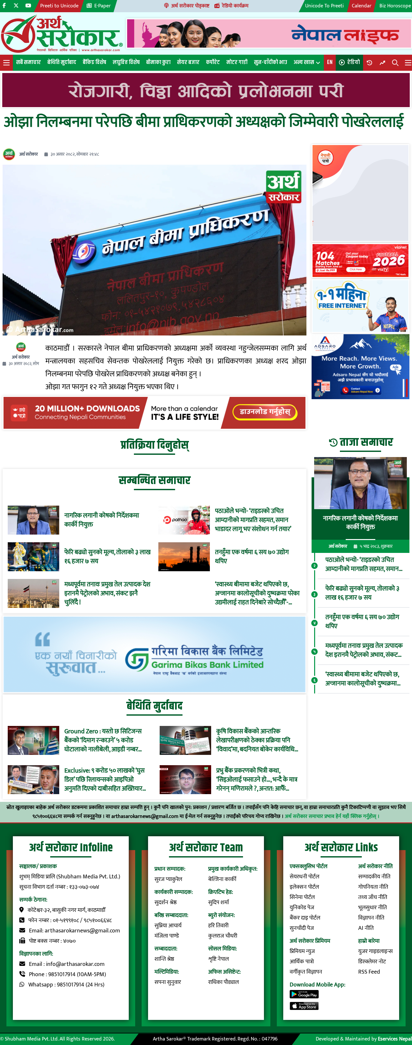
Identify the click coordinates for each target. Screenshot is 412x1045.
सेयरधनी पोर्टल (304, 877)
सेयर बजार (188, 62)
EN (329, 62)
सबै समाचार (28, 62)
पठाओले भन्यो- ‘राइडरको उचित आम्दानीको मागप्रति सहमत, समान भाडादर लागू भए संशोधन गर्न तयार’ (253, 520)
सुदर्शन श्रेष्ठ (165, 902)
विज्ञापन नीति (371, 918)
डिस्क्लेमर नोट (372, 962)
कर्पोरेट (213, 62)
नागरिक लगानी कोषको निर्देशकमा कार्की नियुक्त (101, 520)
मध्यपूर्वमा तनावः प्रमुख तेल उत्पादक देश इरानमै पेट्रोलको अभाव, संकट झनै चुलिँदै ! (107, 593)
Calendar (361, 6)
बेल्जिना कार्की (222, 879)
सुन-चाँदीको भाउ (270, 62)
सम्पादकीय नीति (374, 877)
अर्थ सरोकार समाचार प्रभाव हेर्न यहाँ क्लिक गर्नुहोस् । (332, 816)
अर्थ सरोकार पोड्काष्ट (190, 6)
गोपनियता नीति (373, 887)
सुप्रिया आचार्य (168, 925)
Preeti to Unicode (59, 6)
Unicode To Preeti (324, 6)
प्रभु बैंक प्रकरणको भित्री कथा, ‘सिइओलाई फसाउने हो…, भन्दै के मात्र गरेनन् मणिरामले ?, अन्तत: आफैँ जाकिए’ (256, 779)
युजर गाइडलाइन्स (375, 951)
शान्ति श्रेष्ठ (164, 959)
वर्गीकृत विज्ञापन (306, 972)
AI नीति (366, 928)
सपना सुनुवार (167, 982)
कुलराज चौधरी (222, 936)
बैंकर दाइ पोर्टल (305, 918)
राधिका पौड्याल (223, 982)
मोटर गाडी (237, 62)
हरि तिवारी (218, 925)
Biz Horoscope (395, 6)
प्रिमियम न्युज (302, 951)
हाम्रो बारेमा (368, 941)
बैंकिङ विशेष (94, 62)
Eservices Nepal (395, 1039)
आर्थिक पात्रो (302, 962)
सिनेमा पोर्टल (302, 897)
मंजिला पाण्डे (166, 936)
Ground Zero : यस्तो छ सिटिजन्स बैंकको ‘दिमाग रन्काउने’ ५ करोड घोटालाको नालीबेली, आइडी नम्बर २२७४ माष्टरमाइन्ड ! (103, 740)
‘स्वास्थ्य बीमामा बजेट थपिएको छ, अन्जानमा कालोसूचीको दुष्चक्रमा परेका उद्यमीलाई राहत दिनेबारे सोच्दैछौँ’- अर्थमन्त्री (257, 593)
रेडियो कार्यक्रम (235, 6)
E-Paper (102, 6)
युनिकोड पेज (302, 907)
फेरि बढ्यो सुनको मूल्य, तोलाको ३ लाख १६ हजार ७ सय (107, 557)
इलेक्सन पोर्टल (304, 887)
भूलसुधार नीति (372, 907)
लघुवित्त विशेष (126, 62)
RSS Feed (369, 972)
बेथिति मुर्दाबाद (61, 62)
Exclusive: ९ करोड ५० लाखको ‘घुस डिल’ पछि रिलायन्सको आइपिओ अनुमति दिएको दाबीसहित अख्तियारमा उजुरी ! (105, 779)
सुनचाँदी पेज (302, 928)
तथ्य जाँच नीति (372, 897)
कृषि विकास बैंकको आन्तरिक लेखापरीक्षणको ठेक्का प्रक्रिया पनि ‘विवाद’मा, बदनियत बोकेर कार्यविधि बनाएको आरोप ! (255, 740)
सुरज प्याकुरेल (168, 879)
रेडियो (353, 62)
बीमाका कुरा (158, 62)
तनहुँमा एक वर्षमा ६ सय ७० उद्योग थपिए (252, 557)
